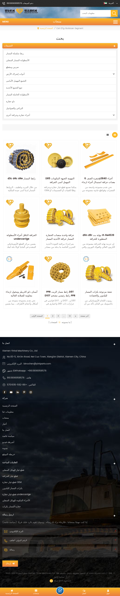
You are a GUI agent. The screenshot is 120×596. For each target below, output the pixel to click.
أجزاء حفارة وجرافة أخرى (18, 115)
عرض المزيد (22, 310)
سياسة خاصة (8, 436)
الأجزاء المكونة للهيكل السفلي (16, 500)
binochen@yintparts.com (37, 364)
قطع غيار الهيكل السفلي (13, 470)
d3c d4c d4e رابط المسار (21, 178)
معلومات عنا (8, 412)
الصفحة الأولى (37, 316)
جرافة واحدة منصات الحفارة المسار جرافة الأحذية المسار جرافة (60, 239)
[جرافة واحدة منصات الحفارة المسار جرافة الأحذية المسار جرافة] (60, 215)
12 (70, 316)
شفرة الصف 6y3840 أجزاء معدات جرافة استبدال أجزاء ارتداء (98, 180)
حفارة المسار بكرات (11, 506)
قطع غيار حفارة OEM (12, 482)
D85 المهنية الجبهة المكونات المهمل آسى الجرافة (59, 180)
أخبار (4, 424)
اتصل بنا (6, 430)
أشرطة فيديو (8, 442)
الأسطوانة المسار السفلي (17, 60)
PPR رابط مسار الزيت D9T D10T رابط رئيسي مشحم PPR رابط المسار (60, 295)
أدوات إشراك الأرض (15, 74)
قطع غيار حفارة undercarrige (16, 494)
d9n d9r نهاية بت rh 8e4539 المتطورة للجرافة (98, 237)
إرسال (8, 563)
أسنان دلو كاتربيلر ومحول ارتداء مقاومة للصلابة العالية (21, 294)
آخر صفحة (84, 316)
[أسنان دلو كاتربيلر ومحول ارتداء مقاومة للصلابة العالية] (21, 272)
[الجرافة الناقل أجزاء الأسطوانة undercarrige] (21, 215)
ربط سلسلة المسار (15, 53)
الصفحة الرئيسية (46, 28)
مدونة (5, 448)
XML (110, 573)
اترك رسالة (60, 590)
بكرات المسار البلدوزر (12, 488)
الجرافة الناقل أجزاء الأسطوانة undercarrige (22, 237)
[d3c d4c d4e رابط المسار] (21, 158)
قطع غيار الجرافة (10, 476)
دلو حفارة (10, 101)
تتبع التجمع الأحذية (14, 88)
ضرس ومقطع (12, 67)
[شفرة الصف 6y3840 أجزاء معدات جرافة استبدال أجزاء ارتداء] (98, 158)
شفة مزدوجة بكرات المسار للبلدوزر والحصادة (98, 294)
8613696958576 (15, 378)
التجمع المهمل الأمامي (16, 81)
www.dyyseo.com (97, 573)
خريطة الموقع (8, 454)
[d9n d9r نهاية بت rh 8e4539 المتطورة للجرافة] (98, 215)
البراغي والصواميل (14, 108)
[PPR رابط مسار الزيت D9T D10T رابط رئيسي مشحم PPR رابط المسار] (60, 272)
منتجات (57, 22)
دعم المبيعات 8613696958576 (20, 3)
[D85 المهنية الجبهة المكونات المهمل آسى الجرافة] (60, 158)
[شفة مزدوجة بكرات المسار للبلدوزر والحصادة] (98, 272)
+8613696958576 (37, 371)
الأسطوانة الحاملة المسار (17, 94)
